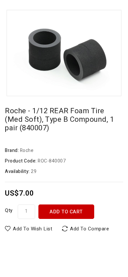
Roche (27, 150)
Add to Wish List (32, 228)
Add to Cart (66, 211)
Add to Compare (89, 228)
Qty (9, 210)
